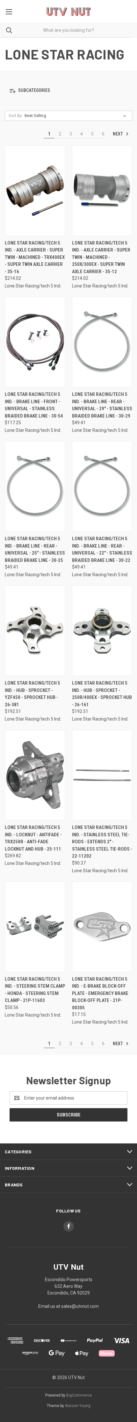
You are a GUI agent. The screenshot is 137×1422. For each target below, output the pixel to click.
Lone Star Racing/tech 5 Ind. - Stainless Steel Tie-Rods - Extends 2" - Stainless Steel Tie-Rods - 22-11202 (102, 842)
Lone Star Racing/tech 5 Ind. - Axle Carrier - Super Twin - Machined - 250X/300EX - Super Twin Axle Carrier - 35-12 (101, 257)
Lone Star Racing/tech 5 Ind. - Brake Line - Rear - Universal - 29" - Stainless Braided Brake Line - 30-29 (102, 405)
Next (118, 133)
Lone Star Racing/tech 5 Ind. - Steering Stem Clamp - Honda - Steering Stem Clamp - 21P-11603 (35, 990)
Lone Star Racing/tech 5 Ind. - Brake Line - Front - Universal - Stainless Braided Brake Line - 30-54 (34, 405)
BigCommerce (79, 1395)
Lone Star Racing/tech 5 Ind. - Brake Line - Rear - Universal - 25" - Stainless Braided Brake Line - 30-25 (35, 549)
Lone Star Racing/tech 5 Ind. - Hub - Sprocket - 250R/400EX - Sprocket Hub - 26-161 (102, 694)
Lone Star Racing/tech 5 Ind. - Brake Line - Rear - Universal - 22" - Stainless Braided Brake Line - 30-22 (102, 549)
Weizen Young (77, 1406)
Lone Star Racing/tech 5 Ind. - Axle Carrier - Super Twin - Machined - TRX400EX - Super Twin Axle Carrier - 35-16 (35, 257)
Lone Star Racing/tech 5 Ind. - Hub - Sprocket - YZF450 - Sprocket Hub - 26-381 (32, 694)
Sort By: (16, 115)
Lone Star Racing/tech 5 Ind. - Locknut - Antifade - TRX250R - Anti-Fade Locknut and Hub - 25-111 (33, 838)
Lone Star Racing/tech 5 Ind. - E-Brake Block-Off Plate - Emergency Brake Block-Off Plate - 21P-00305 (100, 993)
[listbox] (77, 116)
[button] (68, 91)
